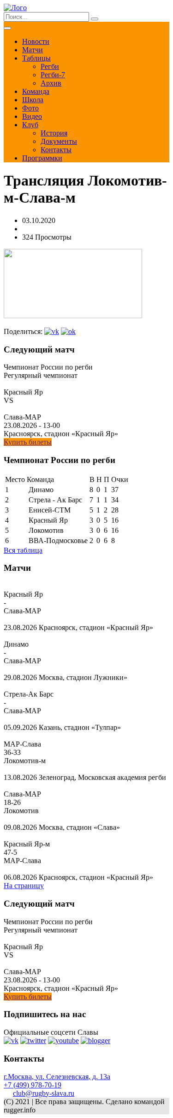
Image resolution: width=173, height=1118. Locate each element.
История (54, 133)
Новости (35, 41)
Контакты (56, 150)
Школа (32, 100)
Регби (50, 66)
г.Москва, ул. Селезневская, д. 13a (57, 1077)
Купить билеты (28, 442)
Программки (42, 158)
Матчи (32, 50)
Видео (32, 116)
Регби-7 (53, 75)
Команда (35, 91)
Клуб (30, 125)
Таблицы (36, 58)
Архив (51, 83)
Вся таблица (23, 550)
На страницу (24, 885)
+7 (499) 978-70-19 (32, 1085)
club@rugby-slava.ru (43, 1093)
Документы (59, 141)
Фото (30, 108)
